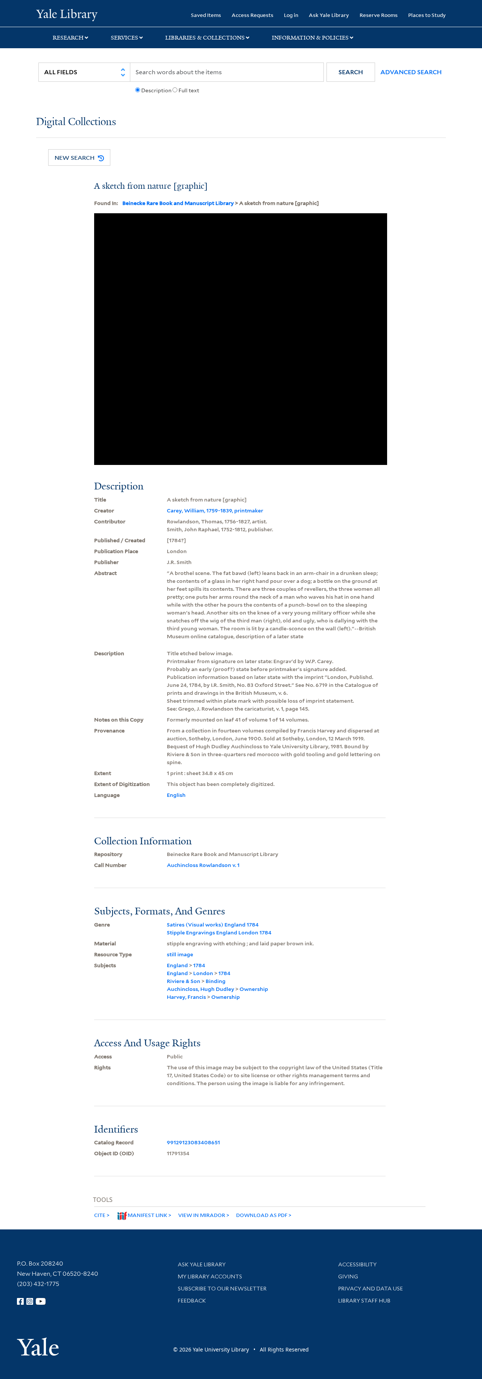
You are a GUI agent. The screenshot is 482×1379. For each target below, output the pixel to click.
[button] (350, 72)
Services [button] (124, 37)
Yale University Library (67, 14)
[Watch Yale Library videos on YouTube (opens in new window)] (41, 1301)
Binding (216, 981)
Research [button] (68, 37)
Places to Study (427, 14)
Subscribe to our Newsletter (222, 1289)
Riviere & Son (183, 981)
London (203, 973)
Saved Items (206, 14)
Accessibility (357, 1264)
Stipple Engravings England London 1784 (219, 933)
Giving (348, 1277)
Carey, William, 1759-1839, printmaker (215, 511)
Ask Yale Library (329, 14)
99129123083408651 (193, 1142)
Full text (188, 90)
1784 (199, 965)
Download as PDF (261, 1214)
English (176, 795)
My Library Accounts (210, 1277)
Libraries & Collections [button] (205, 37)
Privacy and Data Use (370, 1289)
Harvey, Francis (186, 997)
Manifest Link (147, 1214)
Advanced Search (411, 72)
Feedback (192, 1301)
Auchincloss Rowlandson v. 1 (203, 865)
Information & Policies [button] (310, 37)
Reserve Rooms (379, 14)
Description (156, 90)
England (177, 965)
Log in (291, 14)
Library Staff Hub (364, 1301)
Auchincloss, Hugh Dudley (200, 989)
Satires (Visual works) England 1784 (213, 925)
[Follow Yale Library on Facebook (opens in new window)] (20, 1301)
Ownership (253, 989)
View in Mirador (201, 1214)
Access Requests (252, 14)
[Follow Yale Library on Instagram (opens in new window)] (29, 1301)
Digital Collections (76, 122)
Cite (99, 1214)
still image (180, 954)
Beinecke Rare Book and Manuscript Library (178, 203)
